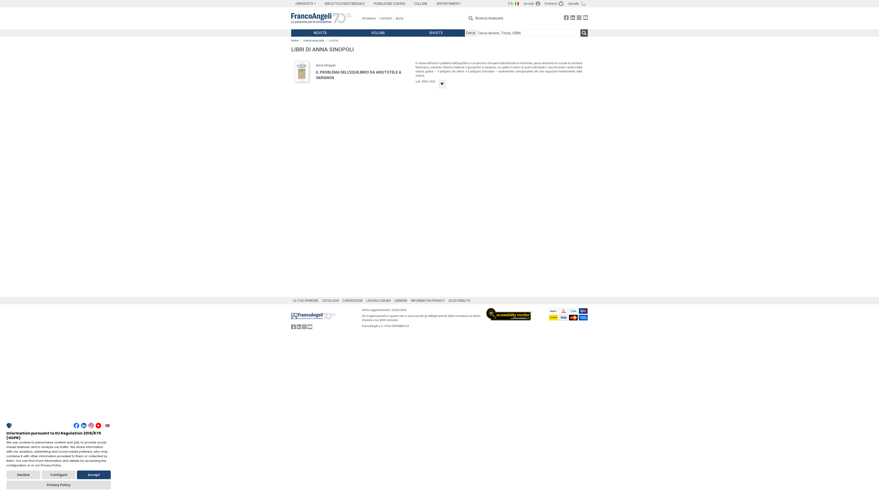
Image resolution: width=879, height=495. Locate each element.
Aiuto (399, 18)
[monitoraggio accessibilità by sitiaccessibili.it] (509, 310)
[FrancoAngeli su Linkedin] (572, 18)
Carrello (573, 4)
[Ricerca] (584, 33)
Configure (58, 475)
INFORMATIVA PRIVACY (428, 300)
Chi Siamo (369, 18)
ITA (510, 4)
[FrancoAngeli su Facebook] (566, 18)
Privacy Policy (58, 485)
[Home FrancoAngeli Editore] (321, 18)
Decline (23, 475)
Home (294, 40)
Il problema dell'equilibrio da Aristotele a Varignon (358, 75)
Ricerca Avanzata (489, 18)
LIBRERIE (401, 300)
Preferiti (551, 4)
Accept (94, 475)
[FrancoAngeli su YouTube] (585, 18)
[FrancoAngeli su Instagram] (579, 18)
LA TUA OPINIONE (305, 300)
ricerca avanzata (313, 40)
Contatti (386, 18)
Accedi (529, 4)
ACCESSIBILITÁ (459, 300)
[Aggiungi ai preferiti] (442, 84)
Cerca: (471, 33)
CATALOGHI (330, 300)
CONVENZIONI (352, 300)
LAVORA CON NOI (378, 300)
